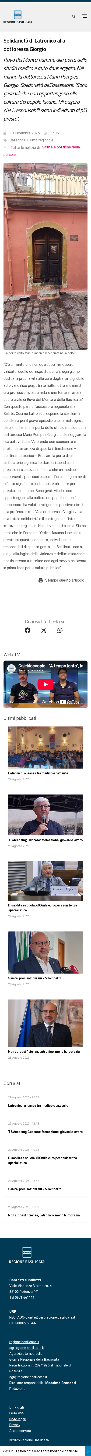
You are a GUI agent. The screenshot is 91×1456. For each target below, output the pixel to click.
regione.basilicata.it (24, 1342)
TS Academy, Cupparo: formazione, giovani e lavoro (45, 840)
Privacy (14, 1425)
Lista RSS (16, 1413)
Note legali (17, 1419)
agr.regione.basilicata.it (26, 1348)
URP (12, 1311)
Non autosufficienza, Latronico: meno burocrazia (44, 1051)
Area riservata (20, 1431)
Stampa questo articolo (64, 580)
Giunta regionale (40, 140)
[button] (84, 16)
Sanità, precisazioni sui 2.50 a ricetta (34, 978)
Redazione (17, 1389)
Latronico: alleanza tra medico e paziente (38, 773)
